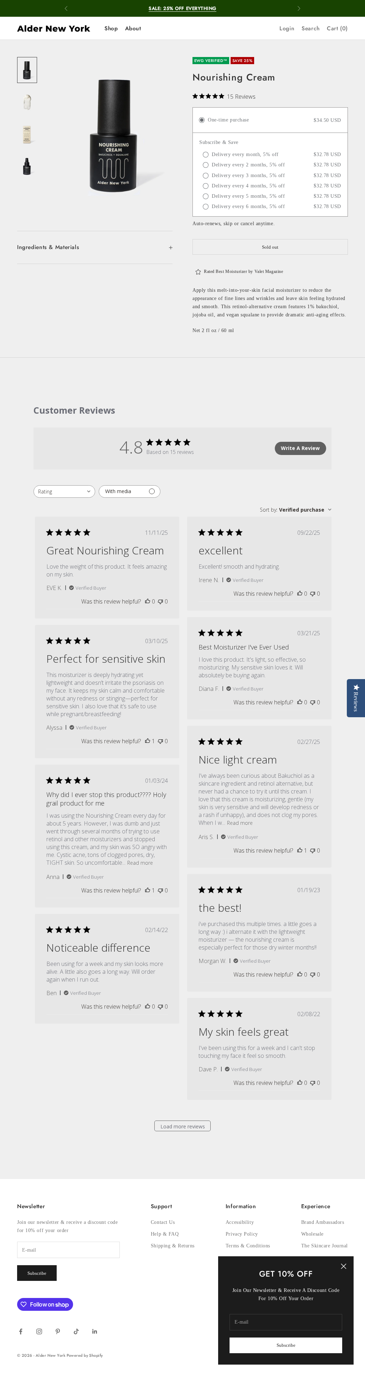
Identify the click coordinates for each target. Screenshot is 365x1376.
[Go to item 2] (27, 102)
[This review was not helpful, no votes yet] (160, 601)
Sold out (270, 247)
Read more (240, 822)
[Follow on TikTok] (76, 1331)
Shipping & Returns (173, 1245)
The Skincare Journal (324, 1245)
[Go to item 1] (27, 70)
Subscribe (286, 1345)
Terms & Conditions (248, 1245)
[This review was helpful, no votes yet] (147, 601)
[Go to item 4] (27, 165)
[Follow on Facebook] (20, 1331)
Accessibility (240, 1222)
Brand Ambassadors (322, 1222)
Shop (111, 28)
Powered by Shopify (85, 1355)
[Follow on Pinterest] (57, 1331)
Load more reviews (182, 1126)
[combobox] (64, 491)
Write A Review (300, 448)
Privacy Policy (242, 1234)
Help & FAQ (165, 1234)
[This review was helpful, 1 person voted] (147, 741)
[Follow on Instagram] (39, 1331)
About (133, 28)
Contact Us (163, 1222)
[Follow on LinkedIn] (94, 1331)
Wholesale (312, 1234)
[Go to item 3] (27, 134)
